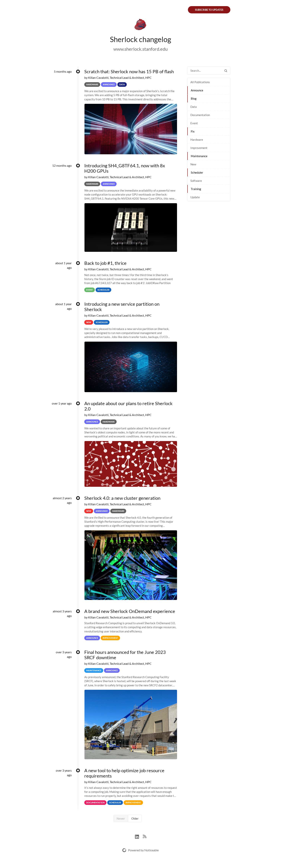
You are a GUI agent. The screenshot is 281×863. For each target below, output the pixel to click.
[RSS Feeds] (144, 836)
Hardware (196, 139)
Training (196, 189)
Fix (193, 131)
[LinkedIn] (139, 836)
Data (193, 106)
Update (195, 197)
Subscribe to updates (209, 9)
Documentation (200, 115)
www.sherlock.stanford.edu (140, 49)
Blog (194, 98)
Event (194, 123)
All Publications (200, 82)
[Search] (225, 71)
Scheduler (197, 172)
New (193, 164)
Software (196, 180)
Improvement (198, 148)
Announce (197, 90)
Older (135, 818)
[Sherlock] (140, 25)
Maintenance (199, 156)
